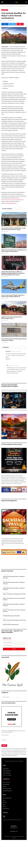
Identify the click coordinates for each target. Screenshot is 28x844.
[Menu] (2, 2)
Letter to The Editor (7, 775)
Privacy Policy (14, 836)
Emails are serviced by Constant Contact (9, 755)
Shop (4, 800)
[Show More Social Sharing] (25, 24)
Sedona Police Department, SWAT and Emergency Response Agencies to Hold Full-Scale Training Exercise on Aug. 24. (13, 273)
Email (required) (5, 735)
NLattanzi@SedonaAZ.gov (10, 203)
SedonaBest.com (14, 831)
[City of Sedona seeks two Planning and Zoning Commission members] (14, 330)
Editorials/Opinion (6, 773)
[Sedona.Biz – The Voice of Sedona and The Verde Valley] (14, 2)
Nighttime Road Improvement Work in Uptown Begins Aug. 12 (11, 317)
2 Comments (11, 20)
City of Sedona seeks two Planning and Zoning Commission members (13, 339)
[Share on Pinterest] (20, 24)
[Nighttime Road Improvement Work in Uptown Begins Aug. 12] (14, 308)
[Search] (26, 2)
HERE (13, 543)
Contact (4, 806)
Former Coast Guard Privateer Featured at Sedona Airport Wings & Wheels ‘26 (12, 295)
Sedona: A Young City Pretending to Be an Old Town (14, 594)
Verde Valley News (7, 770)
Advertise (5, 802)
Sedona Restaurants (7, 790)
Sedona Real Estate (7, 798)
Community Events (7, 788)
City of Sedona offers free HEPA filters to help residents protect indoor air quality (13, 228)
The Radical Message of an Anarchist (11, 615)
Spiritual (4, 786)
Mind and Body (6, 784)
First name (3, 740)
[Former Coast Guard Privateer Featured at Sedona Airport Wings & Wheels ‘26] (14, 286)
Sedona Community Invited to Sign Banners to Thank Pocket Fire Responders (14, 250)
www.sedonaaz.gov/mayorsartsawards (13, 199)
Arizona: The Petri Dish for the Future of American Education (14, 599)
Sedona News (6, 768)
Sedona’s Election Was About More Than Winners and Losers (14, 577)
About (4, 804)
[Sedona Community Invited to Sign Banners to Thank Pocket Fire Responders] (14, 241)
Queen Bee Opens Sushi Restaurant (11, 624)
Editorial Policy (6, 808)
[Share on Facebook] (5, 24)
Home (2, 6)
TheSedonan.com (14, 827)
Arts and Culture (6, 782)
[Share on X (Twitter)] (12, 24)
